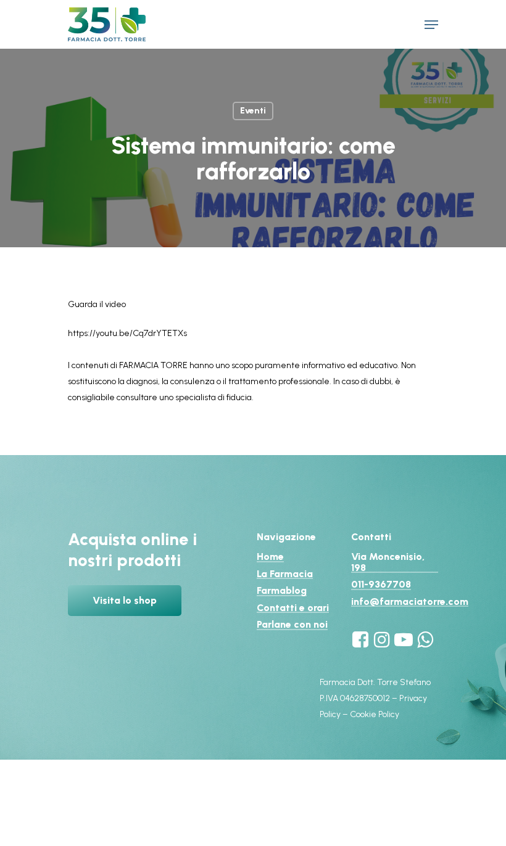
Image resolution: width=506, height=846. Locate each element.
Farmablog (282, 590)
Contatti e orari (293, 608)
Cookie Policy (374, 714)
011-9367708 (381, 584)
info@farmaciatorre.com (409, 601)
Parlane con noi (292, 624)
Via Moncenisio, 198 (388, 562)
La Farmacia (285, 574)
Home (270, 556)
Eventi (253, 110)
